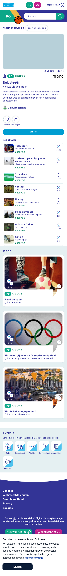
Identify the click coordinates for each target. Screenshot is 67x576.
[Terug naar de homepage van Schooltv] (8, 5)
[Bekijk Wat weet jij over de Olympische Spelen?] (34, 337)
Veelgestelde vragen (16, 495)
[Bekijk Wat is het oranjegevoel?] (34, 393)
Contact (8, 491)
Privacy (7, 503)
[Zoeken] (60, 16)
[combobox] (40, 16)
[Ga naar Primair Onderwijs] (9, 16)
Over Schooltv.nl (13, 499)
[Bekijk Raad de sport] (34, 281)
